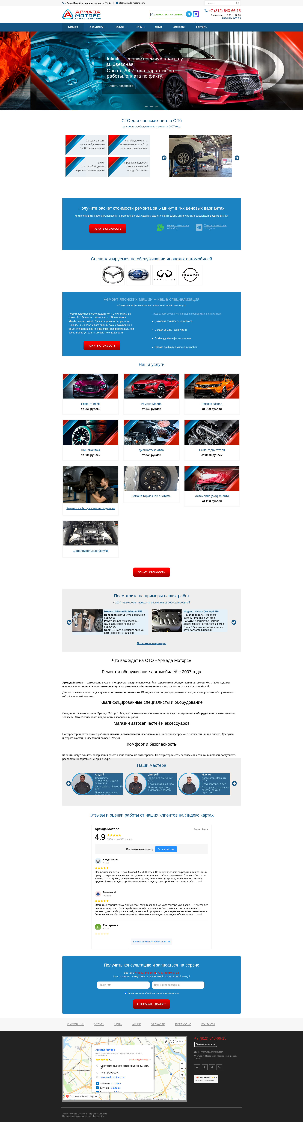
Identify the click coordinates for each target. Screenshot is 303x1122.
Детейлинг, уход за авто (212, 496)
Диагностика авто (151, 450)
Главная (73, 27)
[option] (200, 156)
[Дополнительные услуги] (90, 545)
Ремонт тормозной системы (151, 496)
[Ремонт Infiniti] (90, 398)
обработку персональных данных (162, 993)
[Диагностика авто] (151, 444)
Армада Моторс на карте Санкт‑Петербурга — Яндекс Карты (151, 948)
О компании (96, 27)
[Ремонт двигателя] (211, 444)
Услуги (120, 27)
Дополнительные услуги (90, 550)
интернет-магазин (73, 738)
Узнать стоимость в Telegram (215, 227)
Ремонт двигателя (212, 450)
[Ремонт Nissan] (211, 398)
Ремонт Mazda (151, 403)
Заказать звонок (231, 17)
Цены (139, 27)
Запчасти (178, 27)
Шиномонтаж (90, 450)
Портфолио (183, 1024)
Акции (158, 27)
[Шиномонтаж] (90, 444)
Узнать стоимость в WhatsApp (178, 227)
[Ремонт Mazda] (151, 398)
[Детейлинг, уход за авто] (211, 490)
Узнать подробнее (91, 85)
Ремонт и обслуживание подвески (90, 508)
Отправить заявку (151, 1004)
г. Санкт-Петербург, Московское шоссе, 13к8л (88, 3)
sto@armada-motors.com (132, 3)
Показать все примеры (151, 643)
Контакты (202, 27)
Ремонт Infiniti (90, 403)
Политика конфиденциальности (76, 1116)
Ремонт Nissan (212, 403)
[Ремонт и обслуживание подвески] (90, 502)
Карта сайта (98, 1116)
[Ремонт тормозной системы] (151, 490)
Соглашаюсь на (153, 993)
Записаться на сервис (168, 14)
